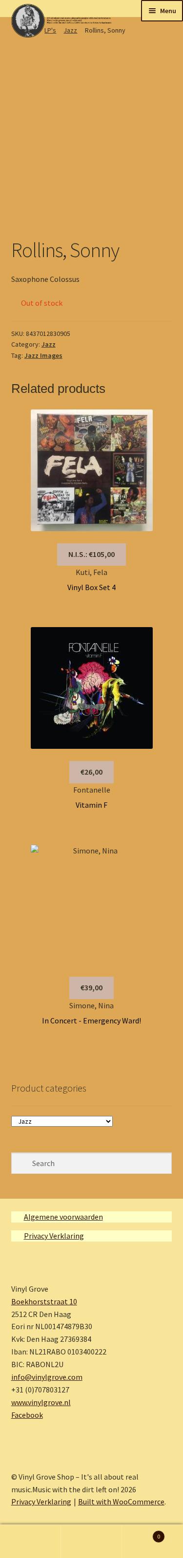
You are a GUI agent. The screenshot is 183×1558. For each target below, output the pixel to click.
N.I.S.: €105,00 (91, 554)
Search (91, 1541)
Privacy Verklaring (54, 1236)
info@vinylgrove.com (46, 1377)
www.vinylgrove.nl (41, 1402)
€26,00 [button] (91, 772)
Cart (141, 1533)
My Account (30, 1541)
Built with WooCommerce (121, 1501)
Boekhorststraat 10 (44, 1301)
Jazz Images (43, 355)
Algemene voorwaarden (63, 1217)
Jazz (48, 344)
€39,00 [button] (91, 987)
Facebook (27, 1415)
